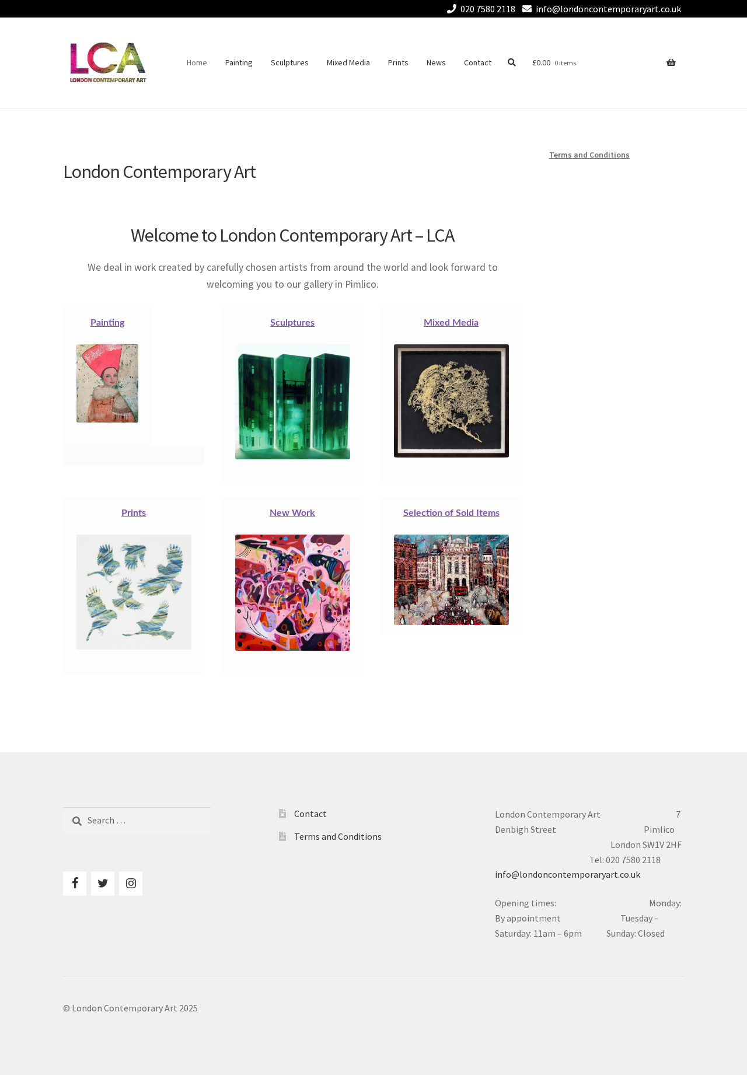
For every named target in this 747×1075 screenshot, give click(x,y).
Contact (477, 62)
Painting (239, 62)
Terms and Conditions (589, 154)
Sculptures (290, 62)
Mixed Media (348, 62)
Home (197, 62)
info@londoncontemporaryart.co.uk (608, 9)
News (436, 62)
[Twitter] (102, 883)
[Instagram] (130, 883)
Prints (398, 62)
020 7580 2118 (487, 9)
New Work (292, 513)
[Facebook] (74, 883)
